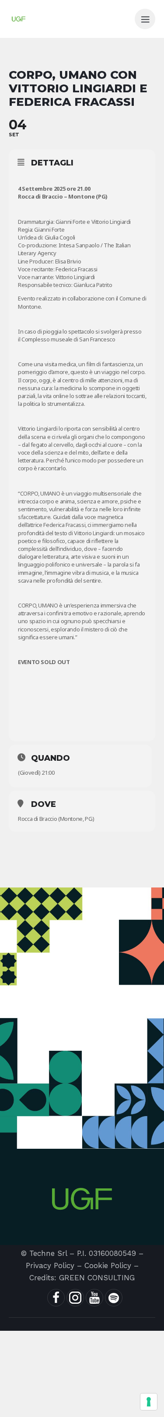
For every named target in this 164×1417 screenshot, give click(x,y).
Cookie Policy (107, 1265)
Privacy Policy (50, 1265)
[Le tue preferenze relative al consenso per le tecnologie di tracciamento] (148, 1401)
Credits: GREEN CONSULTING (82, 1277)
